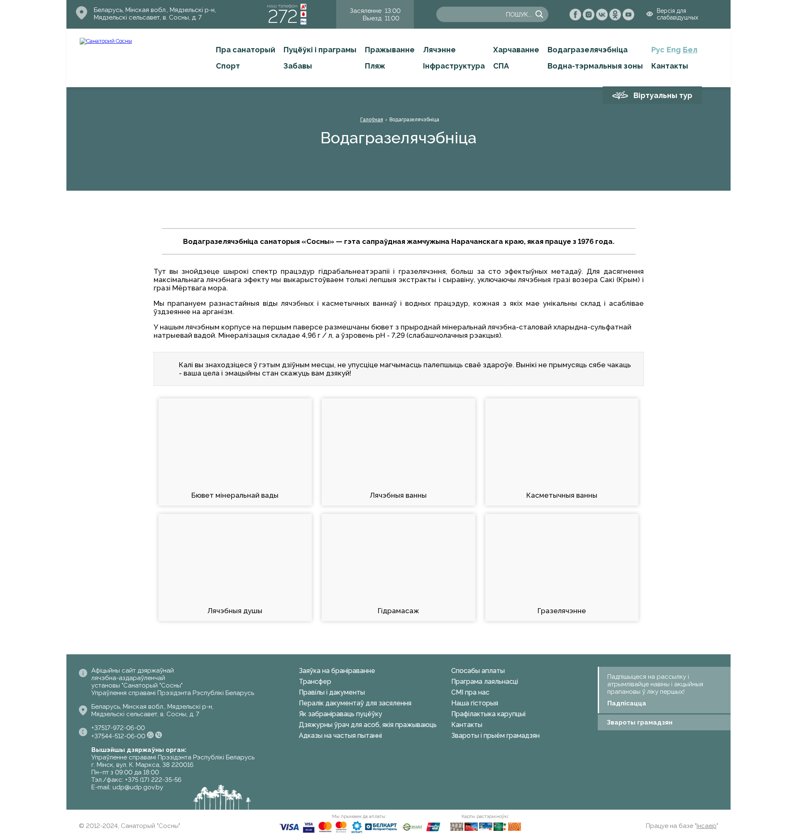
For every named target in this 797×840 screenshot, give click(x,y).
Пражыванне (390, 49)
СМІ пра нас (470, 692)
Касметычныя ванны (561, 495)
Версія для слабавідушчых (677, 14)
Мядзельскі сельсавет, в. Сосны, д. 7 (148, 17)
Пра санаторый (245, 49)
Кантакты (669, 65)
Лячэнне (439, 49)
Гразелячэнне (562, 611)
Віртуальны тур (662, 95)
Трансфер (315, 681)
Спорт (228, 65)
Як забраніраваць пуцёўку (340, 714)
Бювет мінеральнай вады (235, 495)
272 (283, 16)
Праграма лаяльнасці (484, 681)
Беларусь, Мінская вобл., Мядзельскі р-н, (155, 10)
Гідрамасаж (398, 611)
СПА (501, 65)
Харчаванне (516, 49)
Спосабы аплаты (478, 671)
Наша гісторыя (474, 703)
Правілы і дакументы (332, 692)
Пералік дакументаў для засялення (355, 703)
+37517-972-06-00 (118, 728)
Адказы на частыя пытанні (340, 735)
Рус (658, 49)
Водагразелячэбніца (588, 49)
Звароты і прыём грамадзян (495, 735)
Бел (690, 49)
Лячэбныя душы (235, 611)
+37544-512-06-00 (118, 736)
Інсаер (706, 826)
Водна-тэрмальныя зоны (595, 65)
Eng (674, 49)
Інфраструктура (454, 65)
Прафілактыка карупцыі (488, 714)
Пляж (375, 65)
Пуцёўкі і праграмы (320, 49)
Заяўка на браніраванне (337, 671)
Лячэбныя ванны (398, 495)
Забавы (298, 65)
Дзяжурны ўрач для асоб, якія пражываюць (368, 725)
